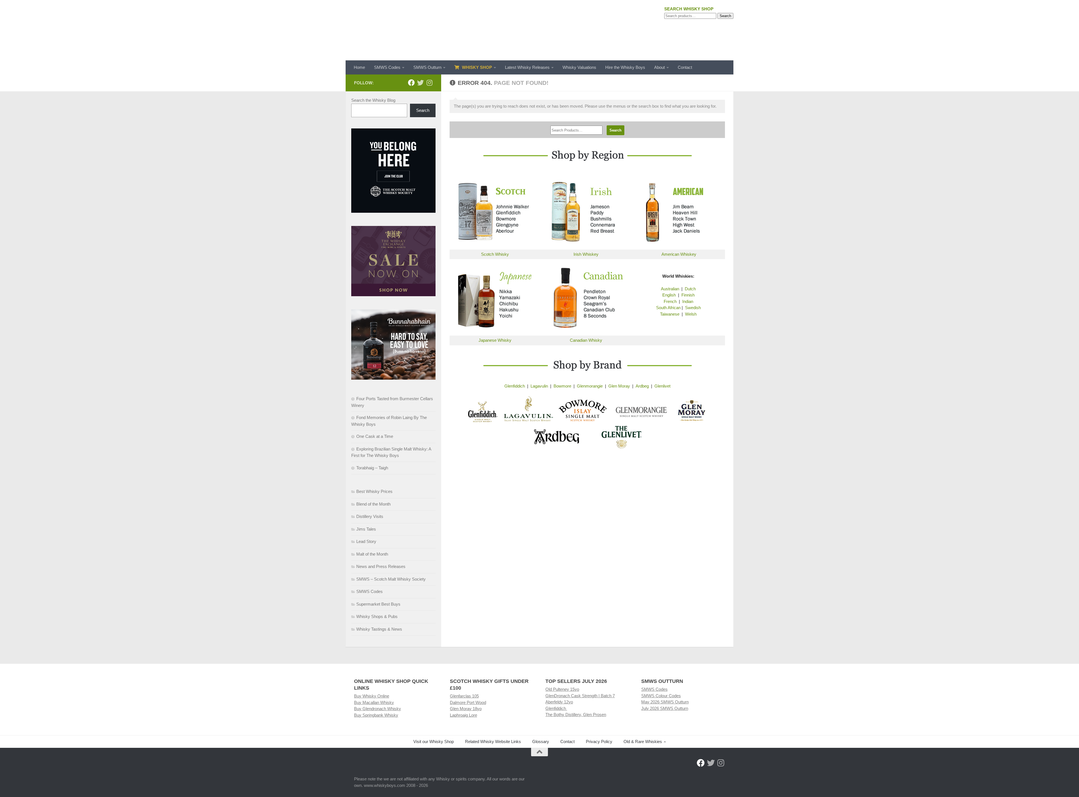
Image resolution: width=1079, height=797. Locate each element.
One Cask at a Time (374, 436)
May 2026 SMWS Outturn (665, 701)
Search (725, 16)
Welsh (691, 314)
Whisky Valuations (579, 67)
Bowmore (562, 386)
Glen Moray (619, 386)
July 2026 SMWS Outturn (664, 708)
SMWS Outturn (427, 67)
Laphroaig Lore (463, 715)
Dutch (690, 288)
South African (668, 307)
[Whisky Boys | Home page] (539, 30)
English (669, 295)
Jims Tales (366, 529)
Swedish (693, 307)
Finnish (688, 295)
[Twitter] (420, 82)
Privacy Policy (599, 741)
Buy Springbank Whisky (376, 715)
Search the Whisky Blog (373, 100)
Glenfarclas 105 (464, 696)
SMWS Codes (387, 67)
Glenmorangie (590, 386)
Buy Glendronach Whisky (377, 708)
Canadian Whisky (586, 340)
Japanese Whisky (495, 340)
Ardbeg (642, 386)
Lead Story (366, 541)
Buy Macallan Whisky (374, 702)
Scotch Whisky (495, 254)
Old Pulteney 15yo (562, 689)
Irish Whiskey (586, 254)
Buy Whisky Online (371, 696)
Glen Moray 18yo (466, 708)
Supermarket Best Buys (378, 604)
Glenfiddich (514, 386)
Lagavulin (539, 386)
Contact (685, 67)
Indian (687, 301)
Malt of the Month (372, 554)
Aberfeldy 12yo (559, 701)
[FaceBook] (411, 82)
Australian (670, 288)
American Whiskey (678, 254)
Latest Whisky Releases (527, 67)
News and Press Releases (380, 566)
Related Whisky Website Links (493, 741)
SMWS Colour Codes (661, 695)
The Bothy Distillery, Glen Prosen (575, 714)
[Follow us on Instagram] (429, 82)
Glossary (540, 741)
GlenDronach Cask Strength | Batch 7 (580, 695)
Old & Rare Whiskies (643, 741)
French (670, 301)
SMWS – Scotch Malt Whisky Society (391, 579)
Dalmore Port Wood (468, 702)
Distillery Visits (369, 516)
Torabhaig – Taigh (372, 467)
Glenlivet (662, 386)
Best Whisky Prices (374, 491)
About (659, 67)
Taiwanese (669, 314)
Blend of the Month (373, 504)
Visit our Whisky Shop (433, 741)
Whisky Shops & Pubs (377, 616)
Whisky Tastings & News (379, 629)
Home (359, 67)
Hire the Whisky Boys (625, 67)
